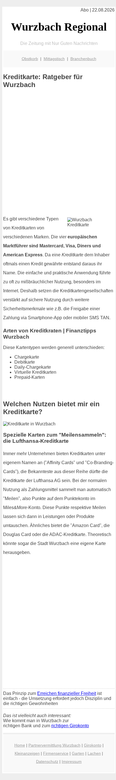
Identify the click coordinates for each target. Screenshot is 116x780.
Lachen (94, 753)
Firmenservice (55, 753)
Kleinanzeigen (27, 753)
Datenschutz (47, 761)
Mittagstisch (54, 58)
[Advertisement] (58, 152)
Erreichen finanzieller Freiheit (66, 693)
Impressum (72, 761)
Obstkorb (30, 58)
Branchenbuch (83, 58)
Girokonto (92, 745)
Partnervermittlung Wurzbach (54, 745)
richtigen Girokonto (70, 725)
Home (19, 745)
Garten (78, 753)
